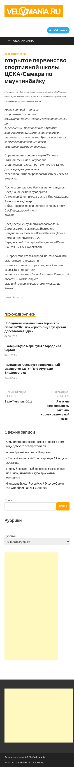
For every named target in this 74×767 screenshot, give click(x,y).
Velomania (39, 757)
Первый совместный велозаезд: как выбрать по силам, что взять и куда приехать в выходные (35, 473)
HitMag (38, 762)
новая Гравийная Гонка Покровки (28, 452)
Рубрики (10, 536)
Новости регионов (15, 54)
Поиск (8, 500)
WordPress (25, 762)
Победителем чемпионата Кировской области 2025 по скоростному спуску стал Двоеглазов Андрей (35, 327)
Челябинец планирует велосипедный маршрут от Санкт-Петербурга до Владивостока (32, 368)
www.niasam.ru (14, 297)
